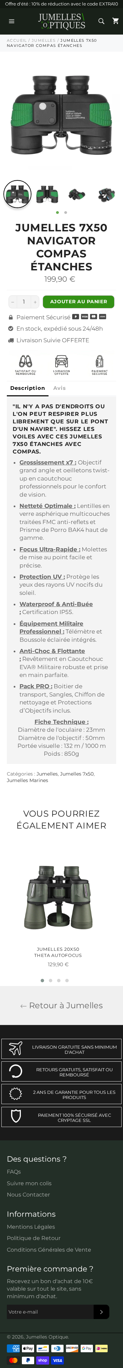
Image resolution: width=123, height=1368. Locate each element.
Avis (59, 388)
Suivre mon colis (29, 1183)
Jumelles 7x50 (77, 774)
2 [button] (65, 212)
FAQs (14, 1171)
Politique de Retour (33, 1238)
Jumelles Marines (27, 780)
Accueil (17, 40)
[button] (42, 980)
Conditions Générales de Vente (49, 1249)
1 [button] (57, 212)
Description (27, 388)
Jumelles (44, 40)
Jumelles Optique (47, 1337)
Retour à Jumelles (65, 1005)
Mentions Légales (31, 1227)
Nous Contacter (28, 1194)
